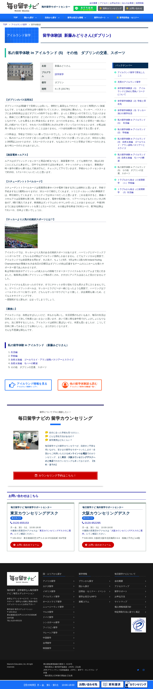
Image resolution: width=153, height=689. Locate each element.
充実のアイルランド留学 (129, 82)
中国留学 (47, 637)
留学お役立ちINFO (87, 596)
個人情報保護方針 (123, 607)
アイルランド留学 (51, 596)
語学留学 (59, 74)
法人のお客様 (128, 3)
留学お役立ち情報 (75, 17)
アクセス (104, 3)
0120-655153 (21, 522)
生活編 (14, 352)
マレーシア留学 (50, 632)
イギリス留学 (49, 591)
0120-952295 (93, 522)
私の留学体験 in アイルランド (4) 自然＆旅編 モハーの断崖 (132, 157)
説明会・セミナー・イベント (92, 591)
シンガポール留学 (51, 622)
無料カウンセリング (112, 8)
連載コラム (84, 601)
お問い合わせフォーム (27, 545)
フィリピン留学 (50, 627)
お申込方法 (115, 3)
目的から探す (50, 17)
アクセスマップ (122, 586)
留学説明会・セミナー (129, 17)
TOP (16, 17)
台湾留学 (47, 643)
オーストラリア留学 (52, 601)
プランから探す (86, 581)
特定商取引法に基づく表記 (127, 612)
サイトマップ (121, 601)
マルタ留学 (48, 612)
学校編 (14, 356)
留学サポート (100, 17)
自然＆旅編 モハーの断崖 (24, 363)
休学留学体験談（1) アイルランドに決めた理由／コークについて (131, 91)
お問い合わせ (135, 8)
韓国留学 (47, 648)
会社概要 (93, 3)
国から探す (29, 17)
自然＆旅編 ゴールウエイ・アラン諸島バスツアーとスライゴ (42, 359)
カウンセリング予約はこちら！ (57, 475)
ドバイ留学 (48, 617)
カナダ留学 (48, 586)
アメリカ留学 (49, 581)
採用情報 (140, 3)
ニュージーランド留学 (53, 607)
